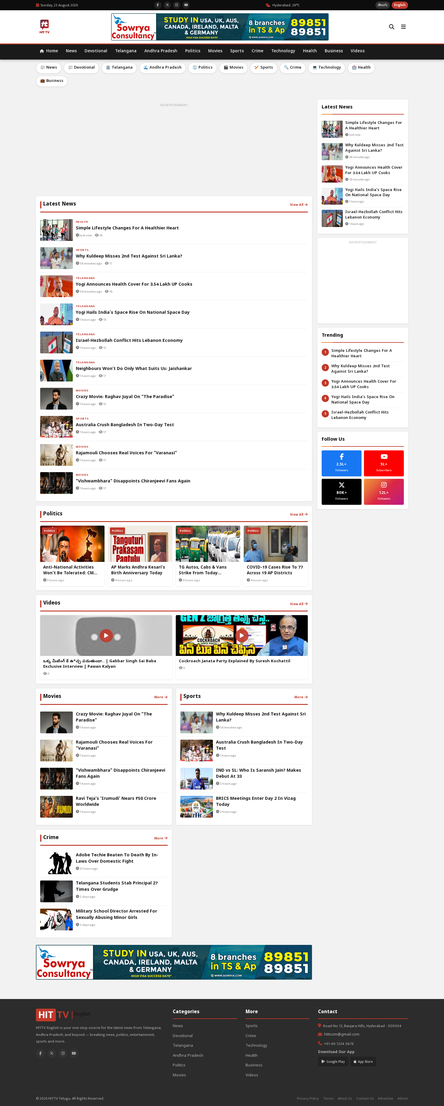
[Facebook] (40, 1053)
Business (334, 51)
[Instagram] (62, 1053)
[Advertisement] (174, 151)
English (400, 5)
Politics (192, 51)
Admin (402, 1098)
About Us (345, 1098)
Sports (237, 51)
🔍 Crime (292, 67)
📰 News (48, 67)
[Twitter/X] (51, 1053)
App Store (365, 1062)
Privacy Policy (308, 1098)
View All (296, 205)
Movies (215, 51)
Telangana (126, 51)
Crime (257, 51)
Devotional (96, 51)
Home (51, 51)
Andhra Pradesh (160, 51)
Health (310, 51)
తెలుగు (383, 5)
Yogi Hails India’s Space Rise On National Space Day (373, 193)
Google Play (336, 1062)
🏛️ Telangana (119, 67)
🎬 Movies (233, 67)
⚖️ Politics (202, 67)
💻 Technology (326, 67)
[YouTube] (74, 1053)
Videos (358, 51)
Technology (283, 51)
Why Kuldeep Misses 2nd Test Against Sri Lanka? (374, 148)
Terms (328, 1098)
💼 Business (51, 81)
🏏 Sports (263, 67)
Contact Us (365, 1098)
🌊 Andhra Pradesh (162, 67)
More (158, 697)
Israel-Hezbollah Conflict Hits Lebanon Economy (374, 215)
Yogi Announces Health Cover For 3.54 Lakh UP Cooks (374, 170)
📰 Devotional (81, 67)
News (71, 51)
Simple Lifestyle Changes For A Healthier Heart (373, 126)
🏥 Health (361, 67)
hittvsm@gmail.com (341, 1034)
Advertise (385, 1098)
